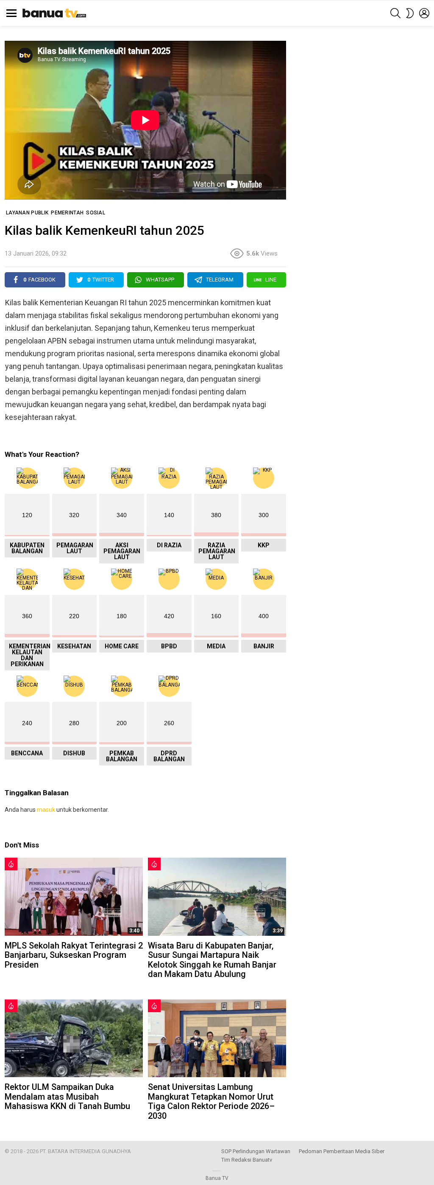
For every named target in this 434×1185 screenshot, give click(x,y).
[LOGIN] (424, 13)
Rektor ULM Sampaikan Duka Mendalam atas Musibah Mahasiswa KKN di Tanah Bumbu (67, 1096)
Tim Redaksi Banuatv (246, 1160)
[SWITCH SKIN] (410, 13)
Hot (11, 864)
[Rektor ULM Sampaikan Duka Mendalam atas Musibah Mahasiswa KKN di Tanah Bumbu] (74, 1038)
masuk (46, 809)
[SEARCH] (395, 13)
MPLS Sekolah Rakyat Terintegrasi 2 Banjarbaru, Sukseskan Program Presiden (74, 955)
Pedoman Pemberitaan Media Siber (341, 1151)
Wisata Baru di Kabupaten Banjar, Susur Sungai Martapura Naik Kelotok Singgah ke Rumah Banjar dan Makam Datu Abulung (212, 960)
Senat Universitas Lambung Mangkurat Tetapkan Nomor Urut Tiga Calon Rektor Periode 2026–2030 (211, 1101)
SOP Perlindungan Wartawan (255, 1151)
